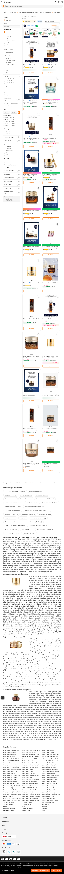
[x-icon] (18, 859)
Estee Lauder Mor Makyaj (10, 781)
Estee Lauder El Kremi (27, 529)
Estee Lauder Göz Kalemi (11, 529)
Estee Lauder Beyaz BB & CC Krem (12, 786)
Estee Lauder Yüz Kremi (45, 514)
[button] (11, 17)
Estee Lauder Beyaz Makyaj (49, 790)
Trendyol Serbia (26, 804)
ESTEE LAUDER (30, 26)
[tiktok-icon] (6, 859)
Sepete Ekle (31, 73)
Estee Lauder (13, 12)
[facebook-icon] (14, 859)
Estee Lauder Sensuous (32, 502)
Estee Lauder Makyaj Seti (10, 777)
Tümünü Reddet (56, 870)
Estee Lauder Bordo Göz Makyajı (45, 529)
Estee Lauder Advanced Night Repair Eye (15, 491)
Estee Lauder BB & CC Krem (10, 765)
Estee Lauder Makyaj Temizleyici (50, 769)
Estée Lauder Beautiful (26, 495)
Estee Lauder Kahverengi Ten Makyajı (31, 794)
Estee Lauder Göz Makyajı (28, 514)
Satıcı (3, 825)
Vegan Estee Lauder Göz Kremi (49, 502)
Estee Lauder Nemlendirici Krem (37, 491)
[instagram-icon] (2, 859)
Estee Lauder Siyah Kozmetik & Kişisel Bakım (51, 800)
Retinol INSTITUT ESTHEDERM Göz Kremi (12, 761)
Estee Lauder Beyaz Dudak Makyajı (51, 792)
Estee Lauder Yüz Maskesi (49, 765)
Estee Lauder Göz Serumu (11, 514)
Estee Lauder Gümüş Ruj (48, 798)
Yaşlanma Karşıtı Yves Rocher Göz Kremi (12, 763)
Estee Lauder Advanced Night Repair (45, 499)
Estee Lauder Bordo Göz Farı (49, 767)
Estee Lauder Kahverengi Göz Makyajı (33, 522)
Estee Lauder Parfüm (28, 792)
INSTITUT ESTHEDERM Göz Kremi (12, 798)
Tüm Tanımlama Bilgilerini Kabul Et (40, 870)
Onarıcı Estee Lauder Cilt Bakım (12, 510)
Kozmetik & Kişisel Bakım (16, 483)
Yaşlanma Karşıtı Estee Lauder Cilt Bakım (31, 761)
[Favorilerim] (59, 2)
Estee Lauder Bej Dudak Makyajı (12, 769)
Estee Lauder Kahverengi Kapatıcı (31, 800)
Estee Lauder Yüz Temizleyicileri (50, 775)
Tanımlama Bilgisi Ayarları (7, 870)
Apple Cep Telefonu (27, 808)
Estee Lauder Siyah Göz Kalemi (50, 771)
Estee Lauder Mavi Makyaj (49, 773)
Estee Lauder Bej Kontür (48, 796)
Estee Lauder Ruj (8, 788)
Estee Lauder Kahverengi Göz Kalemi (31, 775)
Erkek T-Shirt (26, 810)
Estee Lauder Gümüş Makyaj (30, 767)
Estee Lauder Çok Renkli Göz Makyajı (38, 525)
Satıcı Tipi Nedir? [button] (14, 103)
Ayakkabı (44, 806)
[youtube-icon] (10, 859)
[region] (32, 867)
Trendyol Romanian (8, 802)
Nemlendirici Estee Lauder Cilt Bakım (51, 761)
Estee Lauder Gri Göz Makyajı (12, 522)
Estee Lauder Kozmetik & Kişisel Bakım (28, 12)
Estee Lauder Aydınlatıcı (48, 763)
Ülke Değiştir (5, 833)
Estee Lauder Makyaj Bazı (10, 779)
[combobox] (52, 21)
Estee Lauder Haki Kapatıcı (49, 786)
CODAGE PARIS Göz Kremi (29, 788)
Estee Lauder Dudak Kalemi (11, 783)
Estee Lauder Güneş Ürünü (10, 771)
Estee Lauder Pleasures (26, 499)
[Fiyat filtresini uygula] (19, 112)
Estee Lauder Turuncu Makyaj (11, 800)
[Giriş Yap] (55, 2)
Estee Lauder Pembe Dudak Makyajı (12, 790)
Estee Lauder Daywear (10, 495)
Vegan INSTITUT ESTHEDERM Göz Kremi (34, 506)
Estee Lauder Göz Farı (10, 518)
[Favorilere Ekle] (38, 42)
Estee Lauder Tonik (27, 771)
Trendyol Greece (27, 802)
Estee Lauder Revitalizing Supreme (13, 502)
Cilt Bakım (27, 483)
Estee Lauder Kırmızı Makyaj (49, 788)
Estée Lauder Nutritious (42, 495)
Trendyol (5, 12)
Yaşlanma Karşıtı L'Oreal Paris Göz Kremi (31, 763)
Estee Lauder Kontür (9, 773)
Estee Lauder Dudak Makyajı (11, 767)
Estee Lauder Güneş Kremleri (30, 765)
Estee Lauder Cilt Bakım (45, 12)
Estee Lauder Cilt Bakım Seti (49, 783)
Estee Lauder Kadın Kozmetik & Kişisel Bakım (12, 794)
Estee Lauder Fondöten (28, 773)
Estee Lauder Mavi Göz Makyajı (38, 518)
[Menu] (2, 2)
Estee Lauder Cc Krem (10, 499)
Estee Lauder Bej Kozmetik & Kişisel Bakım (12, 792)
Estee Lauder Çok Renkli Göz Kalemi (51, 794)
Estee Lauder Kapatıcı (28, 769)
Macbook (44, 808)
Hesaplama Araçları (8, 810)
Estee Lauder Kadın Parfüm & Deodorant (31, 781)
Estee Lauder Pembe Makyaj (30, 783)
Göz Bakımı (34, 483)
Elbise (5, 806)
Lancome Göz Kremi (8, 796)
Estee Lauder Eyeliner (29, 533)
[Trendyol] (7, 2)
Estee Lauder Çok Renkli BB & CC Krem (31, 796)
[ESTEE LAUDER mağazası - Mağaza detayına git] (24, 25)
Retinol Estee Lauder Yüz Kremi (12, 506)
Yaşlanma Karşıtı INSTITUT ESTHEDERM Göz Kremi (37, 510)
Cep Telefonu (45, 804)
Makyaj (44, 810)
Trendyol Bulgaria (8, 804)
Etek (23, 806)
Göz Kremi (41, 483)
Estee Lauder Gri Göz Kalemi (49, 777)
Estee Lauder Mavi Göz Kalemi (11, 775)
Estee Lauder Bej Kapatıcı (49, 781)
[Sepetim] (62, 2)
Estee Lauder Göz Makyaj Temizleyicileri (15, 525)
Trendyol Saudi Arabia (48, 802)
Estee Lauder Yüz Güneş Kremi (12, 533)
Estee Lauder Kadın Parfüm (30, 790)
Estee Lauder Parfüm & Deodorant (51, 779)
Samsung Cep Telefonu (9, 808)
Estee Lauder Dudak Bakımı (30, 798)
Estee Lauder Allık (27, 777)
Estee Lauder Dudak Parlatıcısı (30, 779)
